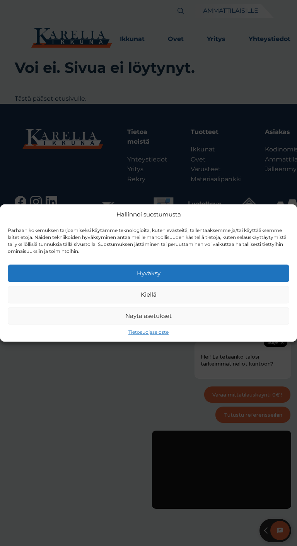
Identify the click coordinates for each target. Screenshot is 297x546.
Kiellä (149, 294)
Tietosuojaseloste (148, 332)
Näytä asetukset (148, 315)
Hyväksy (148, 273)
